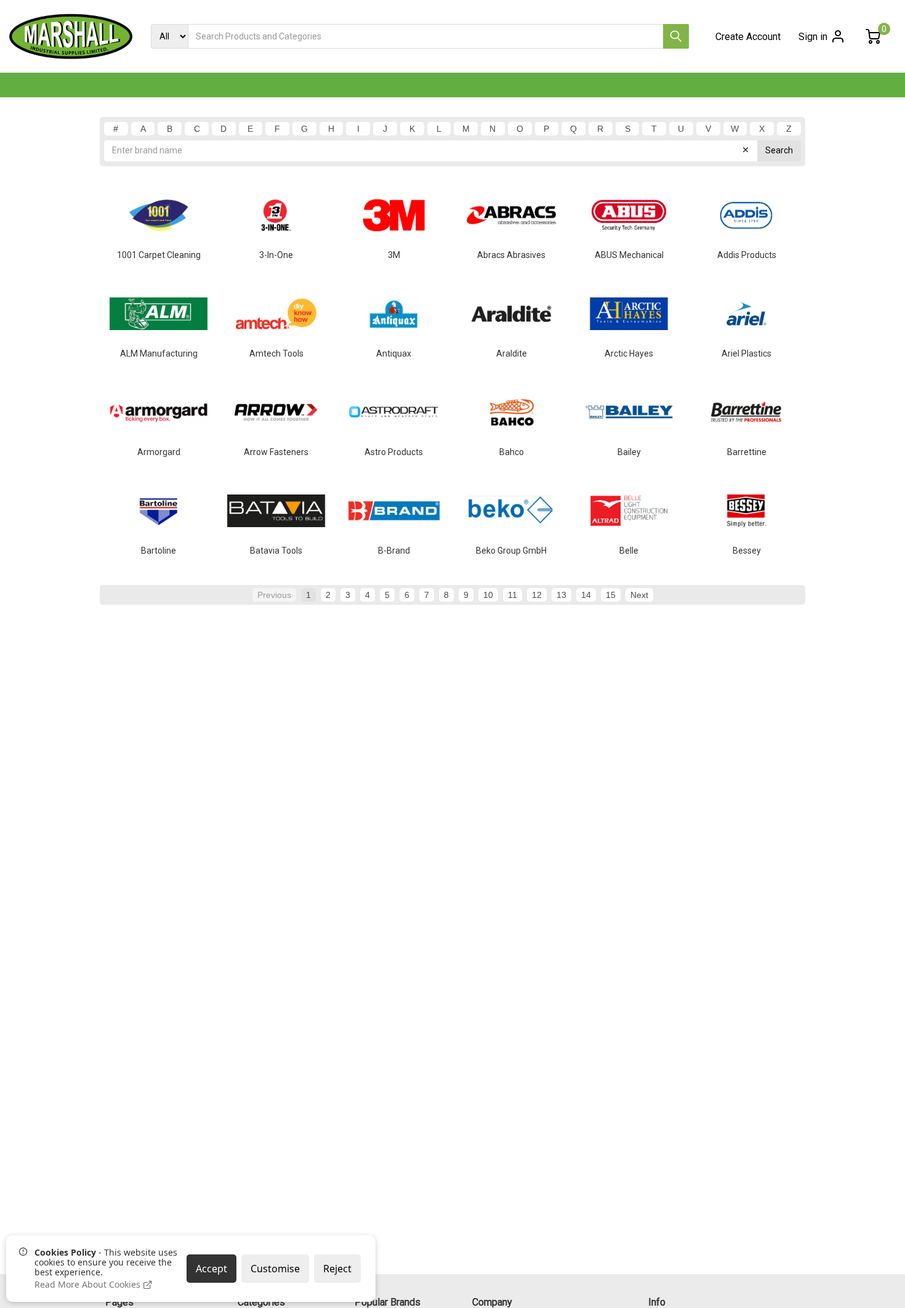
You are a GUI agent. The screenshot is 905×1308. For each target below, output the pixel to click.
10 (488, 595)
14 (586, 595)
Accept (211, 1268)
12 (537, 595)
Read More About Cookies (88, 1285)
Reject (337, 1268)
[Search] (676, 36)
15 (611, 595)
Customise (275, 1268)
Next (639, 595)
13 (561, 595)
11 (512, 595)
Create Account (748, 36)
